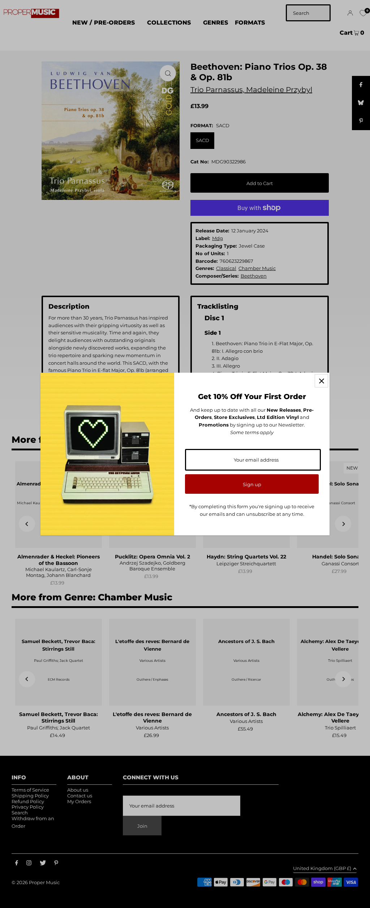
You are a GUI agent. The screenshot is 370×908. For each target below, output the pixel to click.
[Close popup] (321, 380)
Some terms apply (252, 432)
